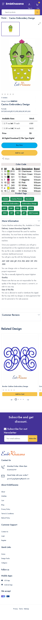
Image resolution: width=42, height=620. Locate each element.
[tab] (10, 29)
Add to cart (19, 153)
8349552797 (11, 470)
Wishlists (3, 496)
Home (3, 554)
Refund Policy (5, 518)
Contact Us (4, 532)
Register (3, 540)
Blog (2, 505)
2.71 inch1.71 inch (11, 123)
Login (3, 536)
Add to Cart (19, 394)
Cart (2, 500)
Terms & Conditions (7, 513)
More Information (10, 221)
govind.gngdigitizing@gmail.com (18, 478)
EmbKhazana (15, 4)
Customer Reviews (11, 315)
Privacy (15, 609)
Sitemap (26, 609)
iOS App (7, 580)
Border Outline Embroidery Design (15, 386)
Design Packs (5, 558)
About (3, 492)
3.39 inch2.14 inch (12, 128)
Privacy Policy (5, 509)
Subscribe (32, 438)
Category (4, 563)
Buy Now (19, 145)
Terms (21, 609)
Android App (8, 585)
